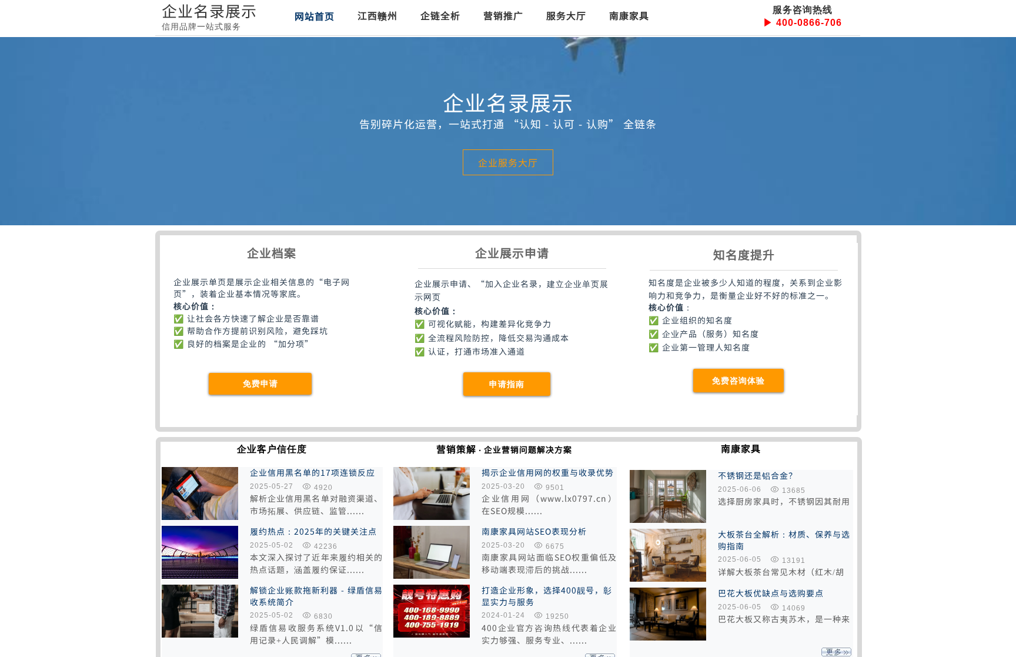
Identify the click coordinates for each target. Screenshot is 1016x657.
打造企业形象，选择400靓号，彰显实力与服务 (547, 596)
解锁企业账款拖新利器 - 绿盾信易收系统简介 (316, 596)
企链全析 (440, 15)
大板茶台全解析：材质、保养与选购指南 (784, 540)
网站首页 (315, 16)
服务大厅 (566, 15)
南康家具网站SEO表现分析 (534, 531)
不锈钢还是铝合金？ (757, 475)
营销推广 (503, 15)
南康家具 (629, 15)
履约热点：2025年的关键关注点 (313, 531)
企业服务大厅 (508, 162)
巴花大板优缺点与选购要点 (771, 593)
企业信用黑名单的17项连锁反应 (312, 472)
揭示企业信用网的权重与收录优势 (548, 472)
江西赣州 (377, 15)
